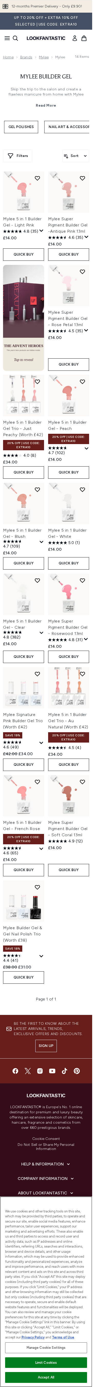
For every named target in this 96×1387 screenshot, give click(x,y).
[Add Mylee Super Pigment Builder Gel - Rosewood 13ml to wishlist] (82, 580)
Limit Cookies (46, 1363)
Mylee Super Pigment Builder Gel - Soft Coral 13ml (68, 828)
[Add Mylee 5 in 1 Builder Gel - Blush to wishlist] (37, 489)
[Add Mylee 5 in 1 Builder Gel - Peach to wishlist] (82, 381)
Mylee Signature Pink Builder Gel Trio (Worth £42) (23, 720)
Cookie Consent (46, 1139)
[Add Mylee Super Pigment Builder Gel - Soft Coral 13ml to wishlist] (82, 782)
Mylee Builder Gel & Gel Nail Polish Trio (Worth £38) (22, 934)
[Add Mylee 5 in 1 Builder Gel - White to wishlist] (82, 489)
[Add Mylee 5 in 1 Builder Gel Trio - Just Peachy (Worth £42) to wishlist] (37, 381)
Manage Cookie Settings (46, 1348)
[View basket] (84, 38)
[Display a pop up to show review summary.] (41, 231)
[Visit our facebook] (15, 1071)
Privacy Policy (33, 1337)
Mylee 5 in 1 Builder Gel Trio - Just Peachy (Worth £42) (23, 428)
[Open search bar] (15, 38)
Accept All (46, 1377)
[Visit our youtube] (52, 1071)
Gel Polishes (21, 127)
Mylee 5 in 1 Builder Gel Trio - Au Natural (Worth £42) (68, 720)
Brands (26, 57)
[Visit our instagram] (40, 1071)
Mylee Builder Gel (46, 77)
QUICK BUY (24, 254)
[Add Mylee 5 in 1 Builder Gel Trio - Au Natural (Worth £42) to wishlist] (82, 674)
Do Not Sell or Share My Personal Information (46, 1147)
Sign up (46, 1046)
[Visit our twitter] (28, 1071)
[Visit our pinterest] (77, 1071)
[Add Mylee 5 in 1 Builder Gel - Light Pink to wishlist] (37, 178)
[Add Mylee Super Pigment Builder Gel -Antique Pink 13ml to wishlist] (82, 178)
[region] (46, 1291)
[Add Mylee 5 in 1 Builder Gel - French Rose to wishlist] (37, 782)
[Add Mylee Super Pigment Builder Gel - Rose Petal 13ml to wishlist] (82, 271)
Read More (46, 105)
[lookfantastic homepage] (46, 38)
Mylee (44, 57)
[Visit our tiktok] (64, 1071)
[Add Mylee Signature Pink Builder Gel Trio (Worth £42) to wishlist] (37, 674)
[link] (75, 38)
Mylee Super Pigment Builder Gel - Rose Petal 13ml (68, 318)
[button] (23, 318)
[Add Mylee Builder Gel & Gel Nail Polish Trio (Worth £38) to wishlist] (37, 887)
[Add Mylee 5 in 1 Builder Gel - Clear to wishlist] (37, 580)
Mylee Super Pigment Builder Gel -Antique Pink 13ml (68, 225)
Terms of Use (63, 1337)
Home (8, 57)
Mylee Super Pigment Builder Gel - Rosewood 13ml (68, 627)
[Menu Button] (5, 38)
